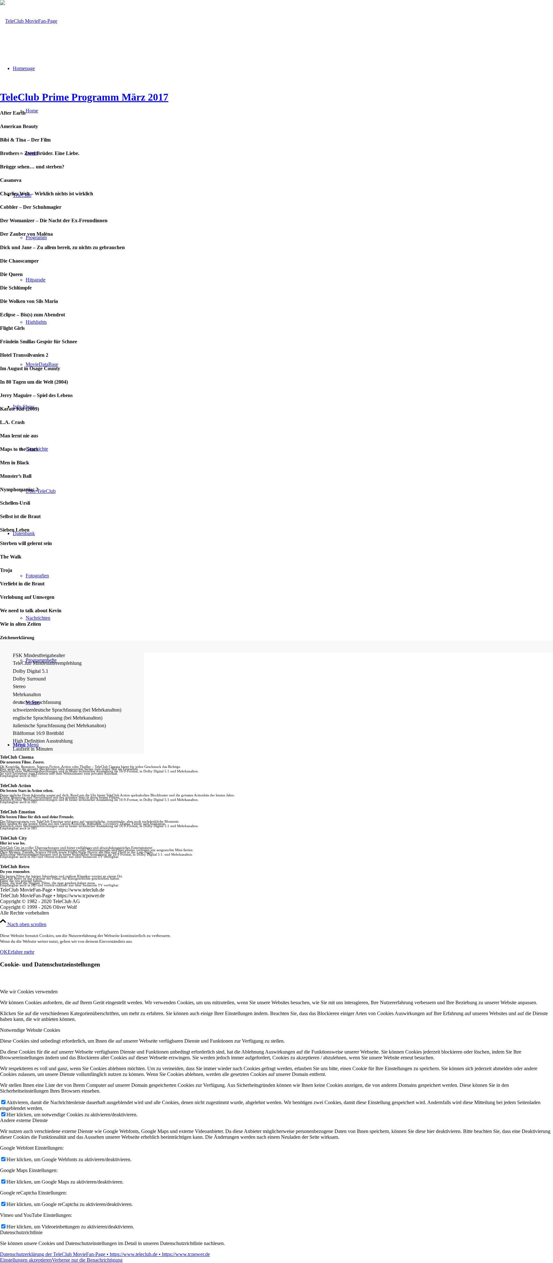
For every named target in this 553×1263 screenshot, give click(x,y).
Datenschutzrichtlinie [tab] (21, 1232)
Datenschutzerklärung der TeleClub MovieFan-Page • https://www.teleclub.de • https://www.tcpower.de (105, 1254)
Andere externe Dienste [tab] (24, 1120)
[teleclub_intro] (28, 21)
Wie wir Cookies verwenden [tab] (29, 991)
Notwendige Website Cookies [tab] (30, 1030)
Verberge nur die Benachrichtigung (87, 1260)
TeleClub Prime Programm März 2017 (84, 97)
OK (4, 952)
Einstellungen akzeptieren (26, 1260)
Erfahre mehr (21, 952)
